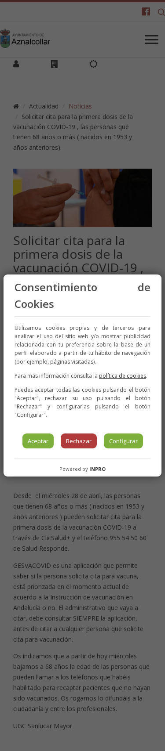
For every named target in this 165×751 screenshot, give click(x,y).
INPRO (97, 469)
